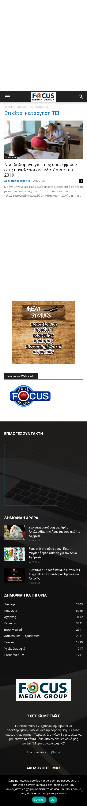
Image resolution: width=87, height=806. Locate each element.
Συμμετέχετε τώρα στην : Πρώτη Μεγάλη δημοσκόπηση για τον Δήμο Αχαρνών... (53, 553)
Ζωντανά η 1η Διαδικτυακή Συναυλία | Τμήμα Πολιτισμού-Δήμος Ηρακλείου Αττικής (54, 574)
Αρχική (8, 107)
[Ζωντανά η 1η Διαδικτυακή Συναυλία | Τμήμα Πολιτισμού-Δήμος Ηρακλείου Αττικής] (14, 575)
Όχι (53, 799)
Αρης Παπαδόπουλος (17, 180)
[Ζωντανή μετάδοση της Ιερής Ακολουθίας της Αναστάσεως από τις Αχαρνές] (14, 532)
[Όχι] (82, 791)
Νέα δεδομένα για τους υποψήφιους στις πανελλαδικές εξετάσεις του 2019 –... (40, 170)
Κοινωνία (10, 157)
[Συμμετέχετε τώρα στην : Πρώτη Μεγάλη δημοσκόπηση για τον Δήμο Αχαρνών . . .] (14, 554)
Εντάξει (39, 799)
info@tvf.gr (52, 752)
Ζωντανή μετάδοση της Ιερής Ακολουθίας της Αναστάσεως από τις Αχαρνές (54, 532)
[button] (7, 96)
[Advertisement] (43, 45)
